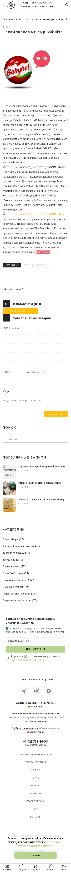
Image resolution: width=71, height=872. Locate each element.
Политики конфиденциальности (29, 659)
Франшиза (36, 793)
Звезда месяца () (13, 559)
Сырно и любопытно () (18, 580)
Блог (35, 809)
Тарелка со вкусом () (16, 552)
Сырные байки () (14, 566)
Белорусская (35, 730)
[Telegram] (24, 691)
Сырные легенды (36, 265)
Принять (35, 855)
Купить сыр (43, 251)
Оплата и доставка (35, 762)
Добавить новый (20, 311)
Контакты (35, 816)
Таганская (35, 705)
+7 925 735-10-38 (35, 741)
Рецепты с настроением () (20, 593)
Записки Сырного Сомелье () (21, 546)
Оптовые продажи (35, 801)
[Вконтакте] (36, 691)
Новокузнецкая (35, 718)
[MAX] (48, 691)
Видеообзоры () (13, 539)
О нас (35, 777)
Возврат (35, 770)
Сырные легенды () (16, 586)
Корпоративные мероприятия (35, 754)
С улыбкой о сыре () (16, 573)
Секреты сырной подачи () (20, 600)
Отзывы (35, 785)
